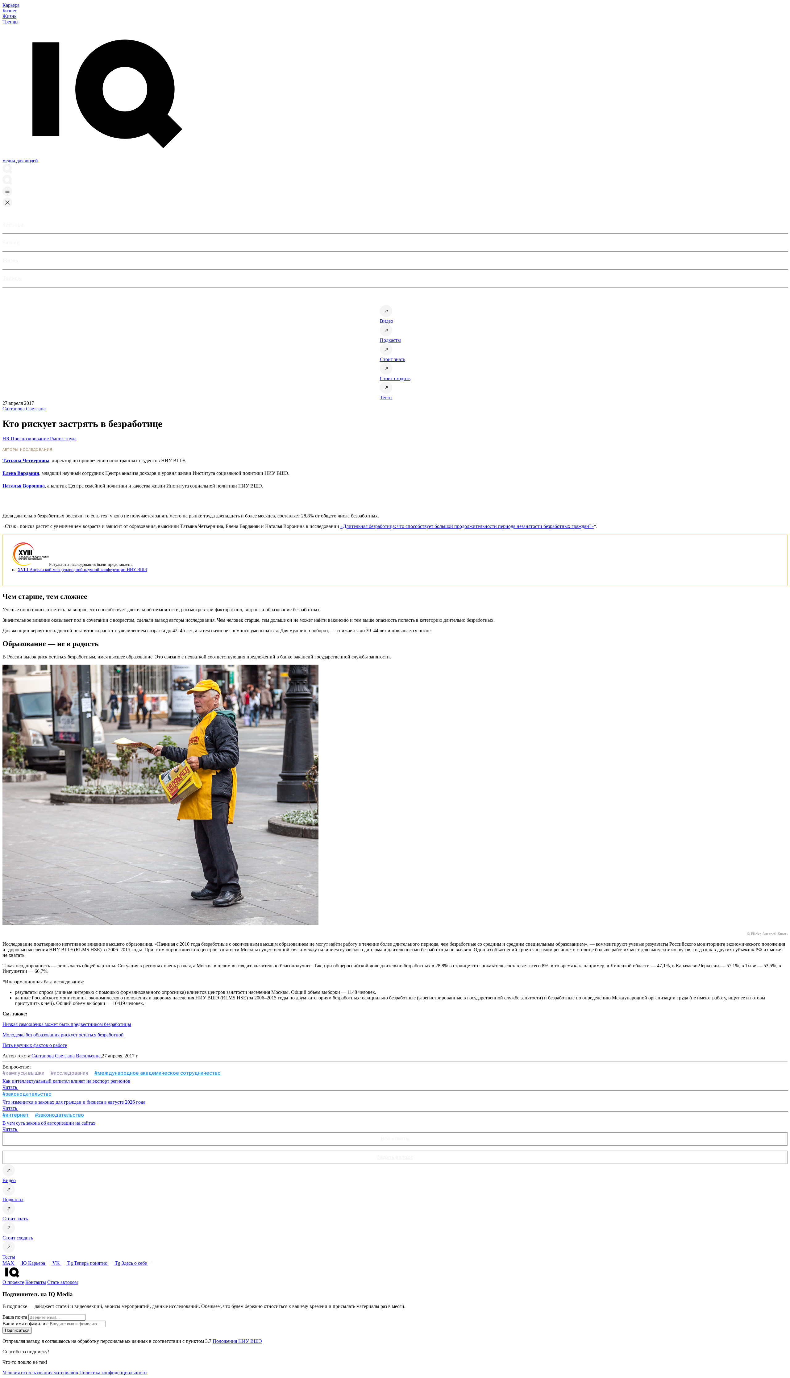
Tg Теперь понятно (88, 1263)
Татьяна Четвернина (25, 460)
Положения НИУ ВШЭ (237, 1341)
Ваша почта (14, 1317)
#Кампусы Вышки (23, 1073)
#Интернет (15, 1115)
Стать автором (62, 1282)
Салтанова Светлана (24, 408)
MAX (8, 1263)
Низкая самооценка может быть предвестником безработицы (66, 1024)
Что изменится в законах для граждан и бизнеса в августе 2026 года (73, 1102)
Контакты (35, 1282)
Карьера (10, 5)
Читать (10, 1087)
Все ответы (395, 1138)
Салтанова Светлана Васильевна (66, 1055)
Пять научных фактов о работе (34, 1045)
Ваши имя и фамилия (25, 1323)
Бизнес (9, 10)
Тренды (10, 21)
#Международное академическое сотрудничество (157, 1073)
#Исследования (69, 1073)
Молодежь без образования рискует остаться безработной (63, 1034)
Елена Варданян (20, 473)
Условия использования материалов (40, 1372)
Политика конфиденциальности (113, 1372)
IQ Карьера (34, 1263)
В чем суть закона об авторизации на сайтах (48, 1123)
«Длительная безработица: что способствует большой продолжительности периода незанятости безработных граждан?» (467, 526)
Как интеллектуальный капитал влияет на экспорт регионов (66, 1081)
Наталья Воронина (23, 485)
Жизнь (9, 16)
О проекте (13, 1282)
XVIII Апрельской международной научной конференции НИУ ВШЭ (82, 569)
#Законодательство (27, 1094)
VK (56, 1263)
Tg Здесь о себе (131, 1263)
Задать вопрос (395, 1157)
